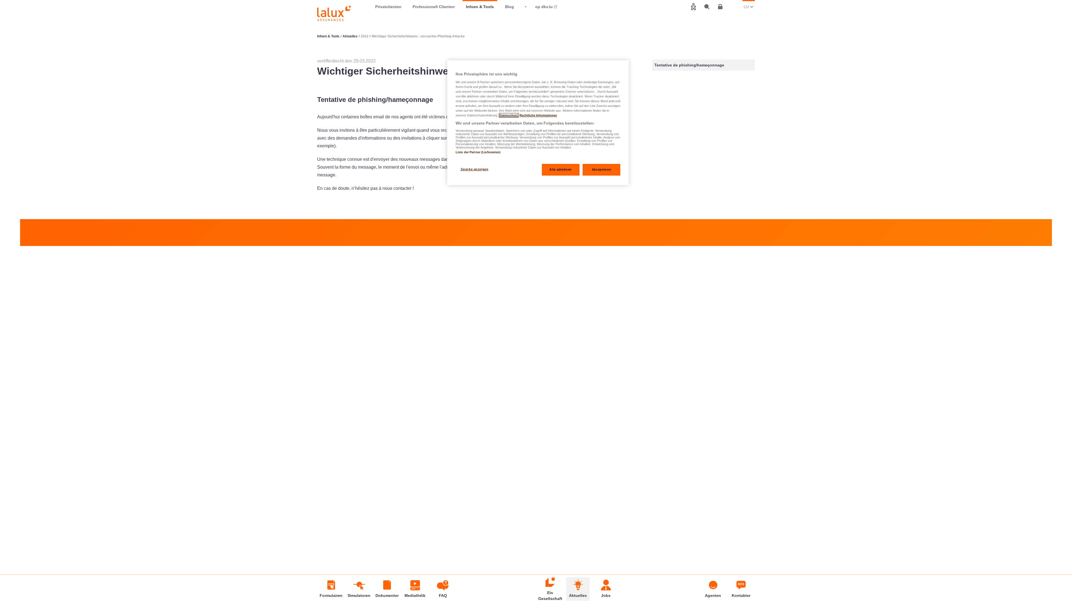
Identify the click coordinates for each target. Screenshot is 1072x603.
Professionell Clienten (434, 6)
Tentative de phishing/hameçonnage (689, 65)
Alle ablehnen (560, 169)
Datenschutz (508, 115)
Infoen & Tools (480, 6)
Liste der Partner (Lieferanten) (478, 152)
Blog (509, 6)
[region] (538, 122)
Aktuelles (350, 36)
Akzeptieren (601, 169)
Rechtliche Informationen (538, 115)
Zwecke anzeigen (475, 169)
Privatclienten (388, 6)
